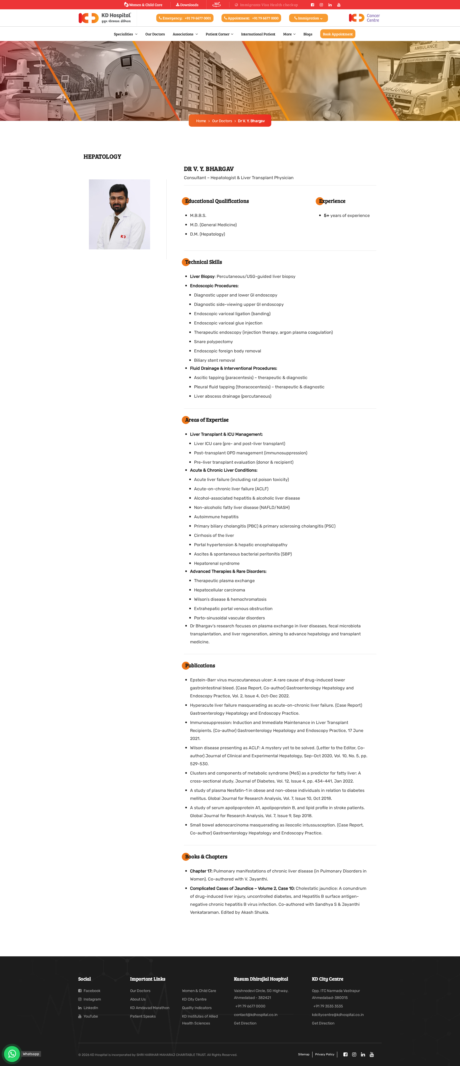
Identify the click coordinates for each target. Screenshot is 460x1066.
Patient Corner (217, 33)
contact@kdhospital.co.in (255, 1015)
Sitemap (304, 1054)
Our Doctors (155, 33)
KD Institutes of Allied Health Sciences (200, 1020)
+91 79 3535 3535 (328, 1006)
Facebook (91, 991)
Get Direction (245, 1023)
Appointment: (252, 17)
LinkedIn (90, 1008)
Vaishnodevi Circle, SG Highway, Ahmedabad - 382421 (261, 994)
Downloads (188, 4)
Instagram (92, 999)
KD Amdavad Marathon (149, 1008)
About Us (138, 999)
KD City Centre (194, 999)
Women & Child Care (145, 4)
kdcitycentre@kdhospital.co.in (338, 1015)
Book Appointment (338, 33)
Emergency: (186, 17)
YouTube (90, 1016)
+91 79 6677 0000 (250, 1006)
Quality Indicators (197, 1008)
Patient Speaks (143, 1016)
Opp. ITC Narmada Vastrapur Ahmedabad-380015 (336, 994)
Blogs (307, 33)
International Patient (258, 33)
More (287, 33)
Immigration (308, 17)
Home (201, 121)
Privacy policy (324, 1054)
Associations (183, 33)
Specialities (124, 33)
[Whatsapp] (12, 1054)
